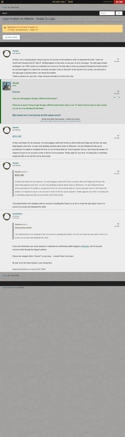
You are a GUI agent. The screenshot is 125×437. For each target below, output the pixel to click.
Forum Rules (44, 121)
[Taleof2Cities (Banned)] (6, 216)
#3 (118, 136)
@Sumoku (16, 92)
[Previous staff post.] (114, 97)
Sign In (4, 13)
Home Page (72, 121)
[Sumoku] (6, 53)
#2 (118, 91)
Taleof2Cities (17, 214)
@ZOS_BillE (16, 136)
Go (119, 13)
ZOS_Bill (15, 83)
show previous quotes (23, 228)
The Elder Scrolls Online (62, 1)
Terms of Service (63, 121)
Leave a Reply (12, 37)
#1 (118, 59)
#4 (118, 171)
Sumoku (15, 51)
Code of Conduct (53, 121)
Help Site (78, 121)
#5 (118, 224)
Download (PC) (108, 1)
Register (12, 287)
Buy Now (119, 1)
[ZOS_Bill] (6, 86)
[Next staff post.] (119, 97)
